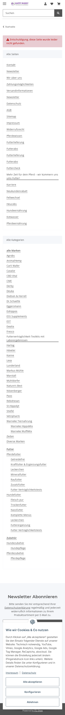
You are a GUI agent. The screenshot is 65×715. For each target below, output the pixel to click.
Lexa (9, 360)
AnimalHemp (14, 260)
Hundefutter (14, 494)
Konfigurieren (32, 691)
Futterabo (12, 148)
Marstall (11, 375)
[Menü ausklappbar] (4, 2)
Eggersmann (14, 306)
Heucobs (12, 204)
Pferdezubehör (15, 553)
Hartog (10, 345)
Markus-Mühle (15, 370)
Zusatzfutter (18, 484)
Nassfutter (17, 509)
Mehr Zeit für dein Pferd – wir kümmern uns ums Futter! (32, 176)
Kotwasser (13, 217)
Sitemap (11, 116)
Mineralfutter (18, 474)
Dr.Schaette (13, 301)
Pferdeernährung (17, 223)
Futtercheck (13, 168)
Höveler (11, 350)
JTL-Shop (38, 710)
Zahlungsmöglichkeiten (20, 84)
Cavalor (11, 270)
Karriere (11, 184)
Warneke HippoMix (22, 426)
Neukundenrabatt (17, 191)
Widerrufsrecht (15, 129)
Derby (10, 286)
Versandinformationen (20, 90)
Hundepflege (18, 548)
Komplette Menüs (21, 515)
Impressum (12, 672)
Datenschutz (29, 672)
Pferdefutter (14, 454)
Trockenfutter (19, 504)
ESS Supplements (17, 316)
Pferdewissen (14, 135)
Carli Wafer (13, 265)
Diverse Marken (16, 441)
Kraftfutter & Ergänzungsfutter (28, 464)
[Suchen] (58, 13)
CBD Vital (12, 275)
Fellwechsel (13, 197)
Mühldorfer (13, 380)
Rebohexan (13, 400)
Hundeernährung (17, 210)
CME (9, 281)
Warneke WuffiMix (21, 431)
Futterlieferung (15, 142)
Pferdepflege (18, 558)
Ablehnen (32, 702)
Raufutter (16, 479)
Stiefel (10, 411)
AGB (9, 110)
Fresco (10, 331)
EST (9, 321)
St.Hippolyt (13, 406)
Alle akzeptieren (32, 681)
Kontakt (11, 64)
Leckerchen (17, 469)
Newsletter (13, 71)
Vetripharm (13, 416)
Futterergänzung (20, 525)
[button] (45, 3)
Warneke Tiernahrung (19, 421)
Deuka (10, 291)
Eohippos (12, 311)
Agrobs (11, 255)
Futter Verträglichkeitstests (26, 489)
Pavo (9, 395)
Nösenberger (14, 390)
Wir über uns (14, 77)
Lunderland (13, 365)
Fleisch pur (17, 499)
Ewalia (10, 326)
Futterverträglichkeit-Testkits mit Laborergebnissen (25, 338)
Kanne (10, 355)
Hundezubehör (15, 543)
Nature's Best (14, 385)
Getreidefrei (18, 459)
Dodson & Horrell (17, 296)
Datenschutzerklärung (17, 607)
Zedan (10, 436)
